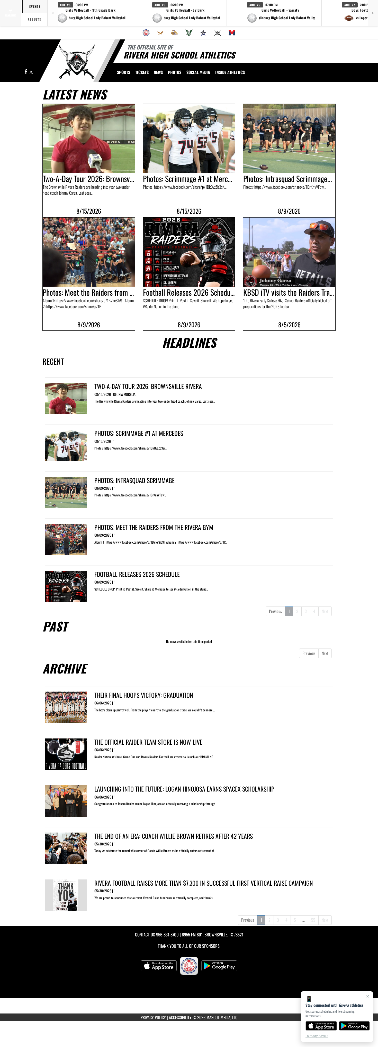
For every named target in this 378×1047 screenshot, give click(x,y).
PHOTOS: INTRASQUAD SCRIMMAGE (134, 480)
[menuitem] (146, 32)
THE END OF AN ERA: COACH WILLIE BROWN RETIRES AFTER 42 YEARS (173, 836)
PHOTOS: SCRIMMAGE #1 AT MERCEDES (138, 433)
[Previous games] (53, 13)
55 (313, 920)
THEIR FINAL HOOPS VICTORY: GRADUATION (143, 695)
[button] (91, 13)
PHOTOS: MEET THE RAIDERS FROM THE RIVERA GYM (153, 527)
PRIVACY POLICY (153, 1017)
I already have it (316, 1036)
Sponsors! (211, 946)
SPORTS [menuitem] (123, 72)
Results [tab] (34, 19)
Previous (275, 611)
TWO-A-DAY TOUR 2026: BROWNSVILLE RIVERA (148, 386)
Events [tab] (35, 6)
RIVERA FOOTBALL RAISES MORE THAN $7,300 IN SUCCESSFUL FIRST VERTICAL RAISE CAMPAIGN (203, 882)
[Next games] (373, 13)
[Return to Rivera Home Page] (76, 61)
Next (325, 611)
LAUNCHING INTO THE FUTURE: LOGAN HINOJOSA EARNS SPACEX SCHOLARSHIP (184, 788)
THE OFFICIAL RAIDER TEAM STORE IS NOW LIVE (148, 741)
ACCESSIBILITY (180, 1017)
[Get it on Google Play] (354, 1026)
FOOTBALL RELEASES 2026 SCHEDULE (137, 574)
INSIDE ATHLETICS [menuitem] (230, 72)
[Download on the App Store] (321, 1026)
